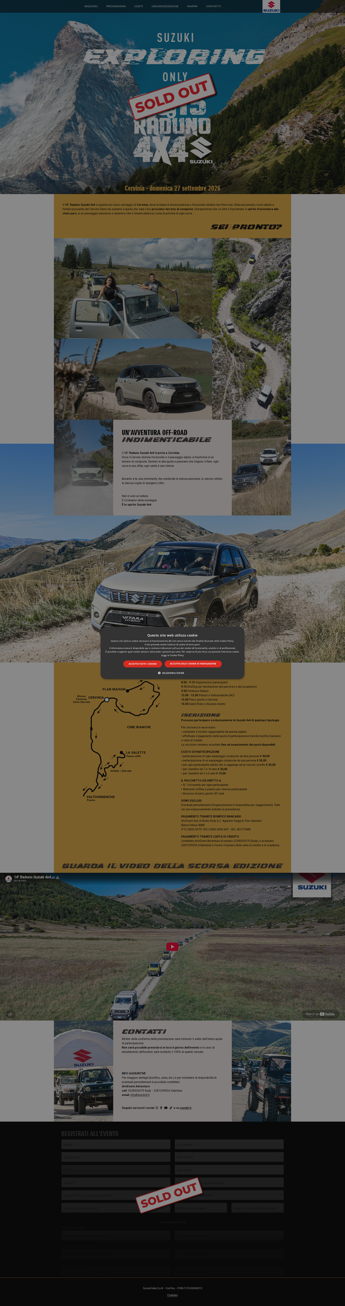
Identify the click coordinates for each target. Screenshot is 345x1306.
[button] (172, 673)
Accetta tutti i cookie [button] (143, 663)
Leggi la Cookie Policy (172, 655)
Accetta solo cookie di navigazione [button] (193, 663)
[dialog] (172, 653)
